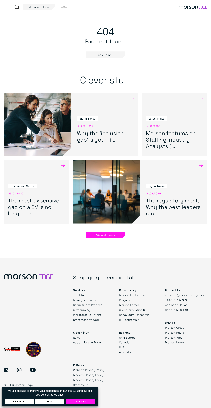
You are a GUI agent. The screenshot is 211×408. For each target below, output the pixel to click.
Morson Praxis (175, 332)
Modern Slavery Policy (88, 375)
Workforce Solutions (87, 315)
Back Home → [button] (105, 55)
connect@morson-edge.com (185, 295)
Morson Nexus (175, 342)
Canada (124, 342)
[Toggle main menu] (7, 7)
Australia (125, 352)
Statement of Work (86, 320)
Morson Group (175, 327)
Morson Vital (174, 337)
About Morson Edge (87, 342)
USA (121, 347)
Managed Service (85, 300)
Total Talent (81, 295)
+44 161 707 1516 (176, 300)
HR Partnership (129, 320)
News (76, 337)
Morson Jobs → (39, 7)
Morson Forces (129, 305)
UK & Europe (127, 337)
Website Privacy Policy (88, 370)
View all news (105, 235)
